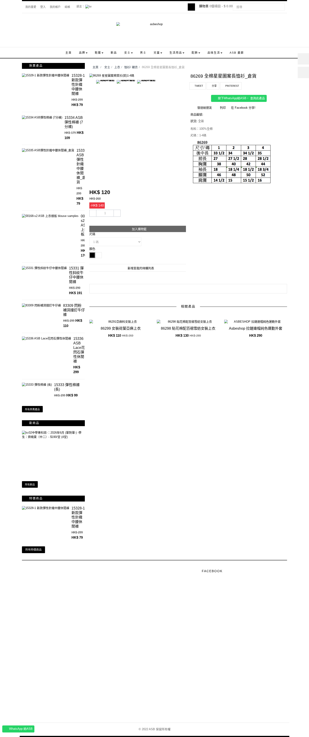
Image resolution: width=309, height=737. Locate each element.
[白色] (98, 255)
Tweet (198, 85)
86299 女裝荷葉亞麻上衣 (121, 328)
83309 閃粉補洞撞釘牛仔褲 (74, 310)
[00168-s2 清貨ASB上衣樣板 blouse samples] (50, 216)
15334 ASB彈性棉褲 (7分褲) (73, 122)
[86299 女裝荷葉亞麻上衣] (120, 322)
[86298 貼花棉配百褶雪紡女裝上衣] (188, 322)
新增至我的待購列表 (140, 268)
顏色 (92, 248)
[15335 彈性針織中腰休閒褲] (48, 150)
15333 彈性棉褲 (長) (67, 387)
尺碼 (92, 234)
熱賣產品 (36, 65)
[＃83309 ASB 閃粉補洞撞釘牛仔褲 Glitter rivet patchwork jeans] (41, 305)
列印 (223, 107)
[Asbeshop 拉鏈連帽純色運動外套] (255, 322)
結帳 (67, 7)
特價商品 (36, 498)
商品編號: (196, 114)
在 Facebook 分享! (243, 107)
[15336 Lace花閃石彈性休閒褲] (46, 338)
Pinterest (232, 85)
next (195, 312)
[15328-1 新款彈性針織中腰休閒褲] (45, 75)
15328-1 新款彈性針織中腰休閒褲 (78, 85)
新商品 (34, 423)
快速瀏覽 (121, 332)
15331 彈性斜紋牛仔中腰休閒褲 (76, 275)
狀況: (193, 121)
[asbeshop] (154, 32)
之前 (91, 91)
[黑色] (92, 255)
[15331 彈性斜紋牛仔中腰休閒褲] (44, 268)
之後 (184, 91)
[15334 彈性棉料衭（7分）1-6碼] (42, 117)
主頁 (95, 67)
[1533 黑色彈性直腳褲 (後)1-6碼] (37, 385)
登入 (43, 7)
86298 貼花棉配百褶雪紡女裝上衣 (188, 328)
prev (181, 312)
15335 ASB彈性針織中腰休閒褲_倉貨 (81, 166)
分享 (214, 85)
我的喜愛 (30, 7)
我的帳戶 (55, 7)
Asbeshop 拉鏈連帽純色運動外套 (255, 328)
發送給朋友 (204, 107)
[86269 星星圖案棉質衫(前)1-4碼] (111, 76)
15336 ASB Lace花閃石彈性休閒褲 (79, 350)
